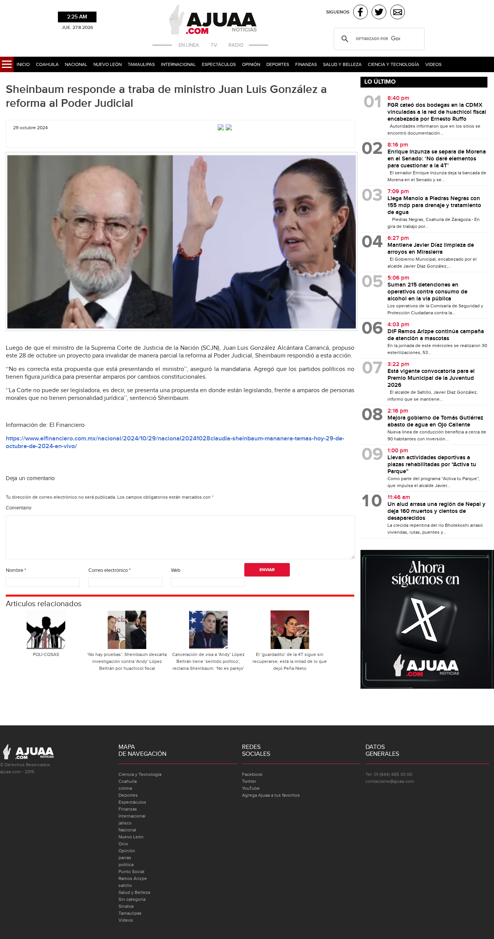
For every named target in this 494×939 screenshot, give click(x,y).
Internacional (178, 64)
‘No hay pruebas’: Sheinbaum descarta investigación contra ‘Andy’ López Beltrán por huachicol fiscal (127, 661)
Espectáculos (219, 64)
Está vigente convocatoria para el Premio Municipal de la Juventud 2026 (431, 378)
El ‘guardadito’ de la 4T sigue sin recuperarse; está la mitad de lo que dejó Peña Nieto (289, 661)
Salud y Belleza (342, 64)
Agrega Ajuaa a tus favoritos (271, 795)
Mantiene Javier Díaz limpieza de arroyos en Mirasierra (430, 249)
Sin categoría (131, 899)
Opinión (251, 64)
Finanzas (306, 64)
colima (125, 788)
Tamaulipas (141, 64)
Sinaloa (126, 906)
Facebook (252, 774)
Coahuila (47, 64)
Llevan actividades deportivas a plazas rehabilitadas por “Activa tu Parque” (431, 464)
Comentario (18, 508)
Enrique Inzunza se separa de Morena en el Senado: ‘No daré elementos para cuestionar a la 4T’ (436, 158)
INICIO (23, 64)
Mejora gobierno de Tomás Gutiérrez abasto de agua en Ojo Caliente (435, 421)
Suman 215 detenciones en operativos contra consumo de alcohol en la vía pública (427, 292)
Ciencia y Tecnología (393, 64)
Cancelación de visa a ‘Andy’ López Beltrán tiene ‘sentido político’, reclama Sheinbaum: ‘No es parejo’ (208, 661)
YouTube (251, 788)
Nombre (16, 570)
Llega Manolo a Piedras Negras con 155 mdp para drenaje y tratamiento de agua (434, 205)
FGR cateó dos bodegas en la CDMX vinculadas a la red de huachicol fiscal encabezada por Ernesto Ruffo (436, 112)
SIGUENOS (337, 12)
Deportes (277, 64)
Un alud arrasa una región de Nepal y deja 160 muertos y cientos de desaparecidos (436, 511)
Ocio (123, 843)
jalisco (125, 823)
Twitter (249, 781)
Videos (433, 64)
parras (124, 857)
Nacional (76, 64)
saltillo (125, 885)
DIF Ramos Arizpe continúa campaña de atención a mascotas (435, 335)
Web (175, 570)
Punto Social (131, 871)
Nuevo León (107, 64)
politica (126, 864)
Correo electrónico (109, 570)
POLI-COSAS (46, 654)
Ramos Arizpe (132, 878)
